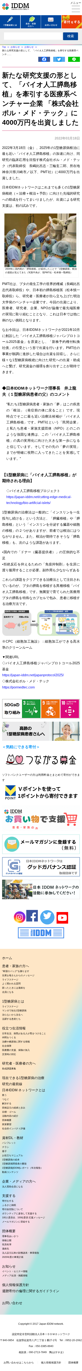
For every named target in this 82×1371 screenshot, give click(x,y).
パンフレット (9, 1143)
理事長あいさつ (10, 1236)
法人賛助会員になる (12, 1186)
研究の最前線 (12, 1084)
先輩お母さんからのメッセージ (18, 975)
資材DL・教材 (12, 1138)
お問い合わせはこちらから (19, 1362)
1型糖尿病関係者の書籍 (14, 1163)
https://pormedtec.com (18, 687)
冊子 (4, 1151)
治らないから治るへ (12, 1014)
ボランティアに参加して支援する (19, 1213)
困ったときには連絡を (13, 987)
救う (4, 1095)
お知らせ (9, 1266)
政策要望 (6, 1124)
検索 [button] (70, 36)
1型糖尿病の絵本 (11, 1159)
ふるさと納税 (9, 1205)
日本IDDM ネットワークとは (23, 1090)
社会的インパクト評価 (13, 1128)
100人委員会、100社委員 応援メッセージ (23, 1217)
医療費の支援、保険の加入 (16, 1050)
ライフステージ (10, 979)
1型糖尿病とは (13, 1001)
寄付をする (8, 1201)
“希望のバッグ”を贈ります (15, 971)
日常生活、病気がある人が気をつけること (24, 1033)
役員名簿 (6, 1244)
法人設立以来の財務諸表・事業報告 (20, 1253)
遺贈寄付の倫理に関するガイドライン (30, 1291)
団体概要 (6, 1120)
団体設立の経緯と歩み (13, 1107)
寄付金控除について (12, 1209)
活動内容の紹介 (10, 1116)
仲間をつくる (9, 1037)
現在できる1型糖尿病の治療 (23, 1078)
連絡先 (5, 1248)
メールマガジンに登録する (16, 1221)
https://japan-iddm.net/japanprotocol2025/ (33, 675)
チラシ (5, 1147)
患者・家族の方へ (15, 966)
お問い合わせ (12, 1303)
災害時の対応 (9, 1054)
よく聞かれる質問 (11, 983)
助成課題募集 (9, 1068)
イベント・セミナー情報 (15, 1271)
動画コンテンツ (10, 1172)
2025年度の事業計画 (12, 1257)
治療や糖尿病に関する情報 (16, 1041)
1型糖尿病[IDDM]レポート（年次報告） (22, 1168)
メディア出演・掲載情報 (15, 1275)
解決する (6, 1103)
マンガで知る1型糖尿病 (14, 1010)
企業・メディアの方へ (19, 1181)
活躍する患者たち (11, 1019)
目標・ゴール (9, 1112)
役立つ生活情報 (14, 1028)
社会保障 (6, 1046)
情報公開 (6, 1240)
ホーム (7, 958)
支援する (9, 1195)
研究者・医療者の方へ (19, 1063)
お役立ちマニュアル (12, 1155)
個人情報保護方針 (15, 1285)
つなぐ (5, 1099)
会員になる (8, 992)
